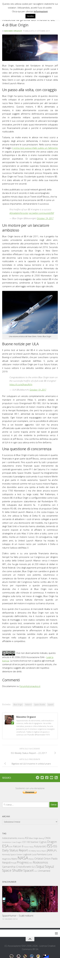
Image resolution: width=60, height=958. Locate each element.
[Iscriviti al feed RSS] (56, 777)
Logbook (27, 854)
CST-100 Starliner (30, 842)
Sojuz (40, 866)
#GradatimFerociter (19, 213)
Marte (14, 858)
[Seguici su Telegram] (37, 777)
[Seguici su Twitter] (42, 777)
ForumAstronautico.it (30, 686)
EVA (11, 846)
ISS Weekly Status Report (37, 851)
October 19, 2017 (45, 218)
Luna (49, 854)
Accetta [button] (30, 16)
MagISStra (6, 859)
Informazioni (41, 11)
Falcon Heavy (28, 847)
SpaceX (50, 704)
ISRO (44, 846)
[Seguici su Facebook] (46, 777)
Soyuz (49, 866)
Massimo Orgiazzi (13, 31)
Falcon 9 (28, 704)
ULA (35, 871)
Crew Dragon (17, 842)
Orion (47, 858)
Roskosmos (40, 862)
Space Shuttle (39, 704)
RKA (30, 863)
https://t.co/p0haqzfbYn (20, 384)
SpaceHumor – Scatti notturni (17, 915)
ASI (27, 838)
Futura (37, 846)
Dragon (52, 842)
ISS (50, 845)
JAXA (50, 850)
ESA (5, 845)
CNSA (47, 838)
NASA (23, 858)
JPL (55, 850)
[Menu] (56, 933)
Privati (13, 862)
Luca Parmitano (39, 854)
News (31, 858)
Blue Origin (18, 704)
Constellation (6, 842)
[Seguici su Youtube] (51, 777)
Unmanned (44, 870)
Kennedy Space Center (12, 854)
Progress (23, 862)
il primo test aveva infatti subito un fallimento (35, 147)
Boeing (41, 838)
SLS (34, 866)
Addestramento (9, 838)
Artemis (21, 838)
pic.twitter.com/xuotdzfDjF (41, 213)
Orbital (38, 858)
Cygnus (43, 842)
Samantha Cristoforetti (16, 866)
